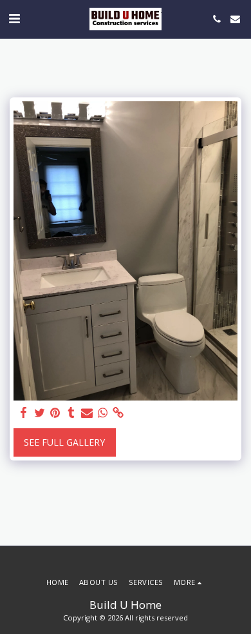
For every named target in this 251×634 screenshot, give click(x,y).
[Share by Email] (87, 413)
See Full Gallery (64, 442)
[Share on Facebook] (24, 413)
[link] (118, 413)
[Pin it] (55, 413)
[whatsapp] (103, 413)
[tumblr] (71, 413)
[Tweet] (40, 413)
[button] (14, 18)
